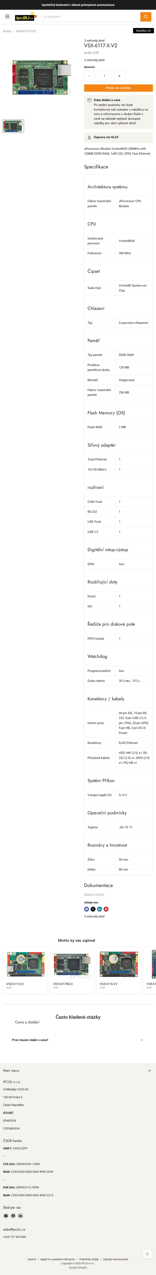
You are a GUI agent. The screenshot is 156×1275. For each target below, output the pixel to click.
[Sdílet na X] (93, 909)
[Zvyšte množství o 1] (119, 76)
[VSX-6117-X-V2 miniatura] (13, 126)
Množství (89, 67)
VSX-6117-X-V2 (94, 895)
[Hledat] (145, 17)
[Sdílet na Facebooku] (86, 909)
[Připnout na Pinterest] (106, 909)
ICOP (95, 53)
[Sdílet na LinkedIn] (99, 909)
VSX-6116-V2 (108, 984)
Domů (7, 31)
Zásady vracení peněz (115, 1259)
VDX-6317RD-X (63, 984)
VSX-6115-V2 (15, 984)
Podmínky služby (89, 1259)
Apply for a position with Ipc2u (57, 1259)
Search (32, 1259)
